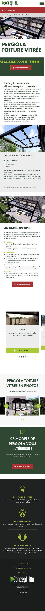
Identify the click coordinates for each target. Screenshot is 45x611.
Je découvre (23, 350)
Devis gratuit (10, 10)
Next (40, 329)
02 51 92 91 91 (23, 592)
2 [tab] (19, 356)
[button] (18, 419)
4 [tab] (23, 356)
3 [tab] (21, 356)
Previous (4, 329)
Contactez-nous (23, 590)
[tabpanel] (22, 332)
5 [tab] (25, 356)
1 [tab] (17, 356)
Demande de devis (21, 67)
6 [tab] (28, 356)
